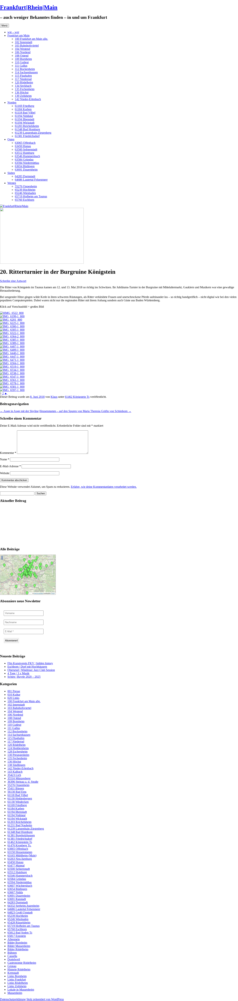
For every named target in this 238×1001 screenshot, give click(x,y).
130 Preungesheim (18, 754)
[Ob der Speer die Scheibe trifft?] (12, 346)
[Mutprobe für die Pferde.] (12, 380)
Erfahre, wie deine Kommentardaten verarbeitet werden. (104, 486)
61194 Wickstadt (24, 122)
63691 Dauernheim (26, 169)
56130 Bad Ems (16, 791)
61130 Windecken (18, 801)
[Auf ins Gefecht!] (12, 343)
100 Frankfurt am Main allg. (31, 38)
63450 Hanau (23, 146)
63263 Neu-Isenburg (19, 858)
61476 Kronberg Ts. (19, 845)
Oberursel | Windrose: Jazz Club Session (31, 670)
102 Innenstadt (23, 42)
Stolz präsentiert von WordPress (45, 999)
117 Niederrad (23, 79)
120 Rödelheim (24, 82)
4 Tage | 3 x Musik (18, 673)
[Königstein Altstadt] (12, 316)
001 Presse (13, 691)
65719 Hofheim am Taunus (31, 196)
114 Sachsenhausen (26, 72)
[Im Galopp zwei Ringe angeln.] (12, 359)
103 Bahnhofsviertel (27, 45)
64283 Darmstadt (25, 176)
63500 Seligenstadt (26, 149)
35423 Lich (14, 775)
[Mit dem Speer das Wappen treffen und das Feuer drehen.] (12, 356)
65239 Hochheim (25, 189)
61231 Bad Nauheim (19, 825)
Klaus (54, 396)
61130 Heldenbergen (19, 798)
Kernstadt (13, 972)
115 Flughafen (23, 75)
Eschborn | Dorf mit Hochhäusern (27, 666)
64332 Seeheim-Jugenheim (23, 905)
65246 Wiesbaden (25, 193)
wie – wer (13, 32)
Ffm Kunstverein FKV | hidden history (30, 663)
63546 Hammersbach (27, 156)
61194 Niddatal (24, 116)
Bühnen (12, 952)
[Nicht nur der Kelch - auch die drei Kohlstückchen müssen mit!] (12, 349)
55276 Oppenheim (26, 186)
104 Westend (22, 48)
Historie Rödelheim (18, 969)
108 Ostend (21, 55)
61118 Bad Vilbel (25, 112)
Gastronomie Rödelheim (21, 962)
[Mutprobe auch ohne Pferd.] (12, 383)
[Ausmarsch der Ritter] (12, 386)
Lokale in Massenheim (20, 989)
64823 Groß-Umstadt (20, 912)
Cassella (12, 956)
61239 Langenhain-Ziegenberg (33, 132)
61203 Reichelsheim (27, 126)
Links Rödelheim (17, 982)
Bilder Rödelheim (17, 949)
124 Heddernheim (18, 748)
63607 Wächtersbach (19, 885)
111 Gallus (21, 65)
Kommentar (8, 452)
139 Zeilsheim (23, 95)
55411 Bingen (15, 788)
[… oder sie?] (12, 333)
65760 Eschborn (24, 199)
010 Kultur (13, 694)
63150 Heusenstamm (19, 852)
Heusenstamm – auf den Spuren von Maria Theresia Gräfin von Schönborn (85, 411)
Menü (4, 25)
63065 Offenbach (25, 142)
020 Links (13, 697)
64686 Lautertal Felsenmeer (31, 179)
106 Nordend (22, 52)
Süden (11, 172)
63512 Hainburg (24, 152)
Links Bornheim (17, 976)
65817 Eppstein (16, 935)
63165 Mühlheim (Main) (21, 855)
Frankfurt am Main (18, 35)
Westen (11, 183)
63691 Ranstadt (16, 899)
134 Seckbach (23, 85)
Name (4, 459)
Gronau (11, 966)
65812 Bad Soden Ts (19, 932)
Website (4, 473)
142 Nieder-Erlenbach (28, 99)
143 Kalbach (14, 771)
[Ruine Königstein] (11, 319)
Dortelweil (13, 959)
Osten (10, 139)
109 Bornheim (23, 59)
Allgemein (13, 939)
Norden (11, 102)
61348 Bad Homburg (27, 129)
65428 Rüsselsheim (18, 922)
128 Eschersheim (17, 751)
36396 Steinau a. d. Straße (22, 781)
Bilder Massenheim (18, 946)
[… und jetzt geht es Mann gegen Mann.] (12, 363)
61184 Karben (23, 109)
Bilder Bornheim (17, 942)
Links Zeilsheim (16, 986)
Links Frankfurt (16, 979)
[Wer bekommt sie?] (12, 329)
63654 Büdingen (25, 166)
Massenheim (14, 992)
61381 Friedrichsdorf (27, 136)
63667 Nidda (15, 892)
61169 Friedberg (24, 105)
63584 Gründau (24, 159)
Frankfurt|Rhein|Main (28, 7)
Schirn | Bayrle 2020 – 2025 (24, 676)
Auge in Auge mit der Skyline (19, 411)
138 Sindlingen (16, 765)
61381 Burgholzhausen (21, 835)
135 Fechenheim (24, 89)
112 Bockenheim (25, 69)
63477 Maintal (16, 865)
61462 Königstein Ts (77, 396)
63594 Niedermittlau (27, 162)
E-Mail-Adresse (10, 466)
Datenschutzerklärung (13, 999)
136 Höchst (21, 92)
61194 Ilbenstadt (24, 119)
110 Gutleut (22, 62)
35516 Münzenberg (18, 778)
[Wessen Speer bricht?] (12, 370)
